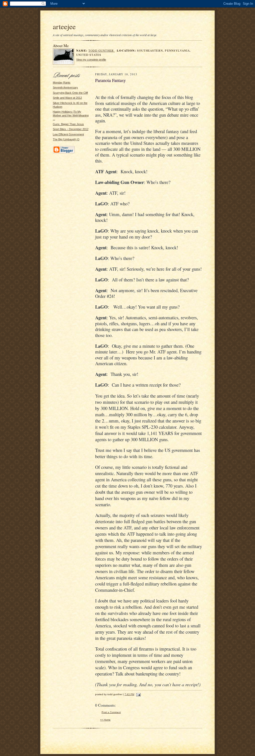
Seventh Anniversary (65, 87)
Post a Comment (111, 712)
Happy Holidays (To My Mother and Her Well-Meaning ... (71, 115)
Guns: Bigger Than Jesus (68, 124)
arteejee (64, 26)
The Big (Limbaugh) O (66, 139)
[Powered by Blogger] (64, 152)
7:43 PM (129, 694)
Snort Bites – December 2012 (70, 129)
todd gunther (101, 50)
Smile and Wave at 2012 (67, 97)
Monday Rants (61, 82)
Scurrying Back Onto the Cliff (70, 92)
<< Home (105, 719)
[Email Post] (138, 694)
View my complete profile (91, 59)
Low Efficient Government (68, 134)
